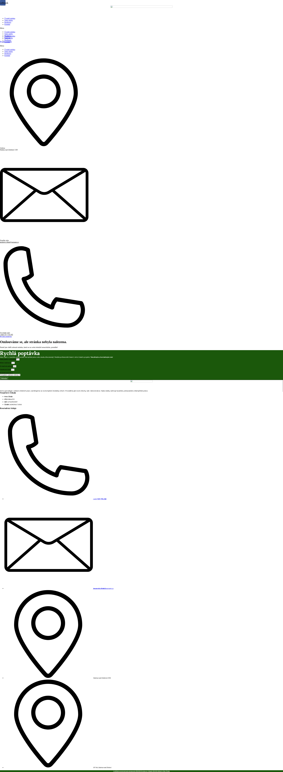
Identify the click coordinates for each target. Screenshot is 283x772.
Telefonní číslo (5, 369)
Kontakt (7, 24)
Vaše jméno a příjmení (8, 359)
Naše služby (8, 20)
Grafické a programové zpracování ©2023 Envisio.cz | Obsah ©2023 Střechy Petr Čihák (141, 771)
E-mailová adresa (6, 366)
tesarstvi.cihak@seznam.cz (9, 242)
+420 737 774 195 (6, 335)
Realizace (7, 22)
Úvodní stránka (9, 18)
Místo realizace (5, 363)
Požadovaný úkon (6, 373)
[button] (141, 28)
